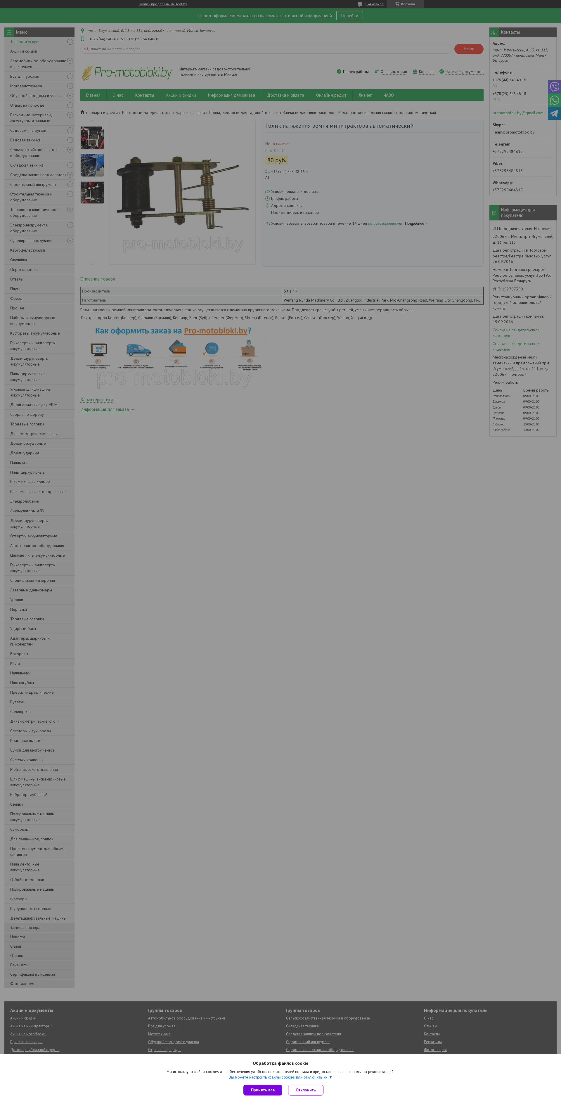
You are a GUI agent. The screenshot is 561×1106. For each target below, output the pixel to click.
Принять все (263, 1090)
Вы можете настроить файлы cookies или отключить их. (278, 1077)
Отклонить (306, 1090)
